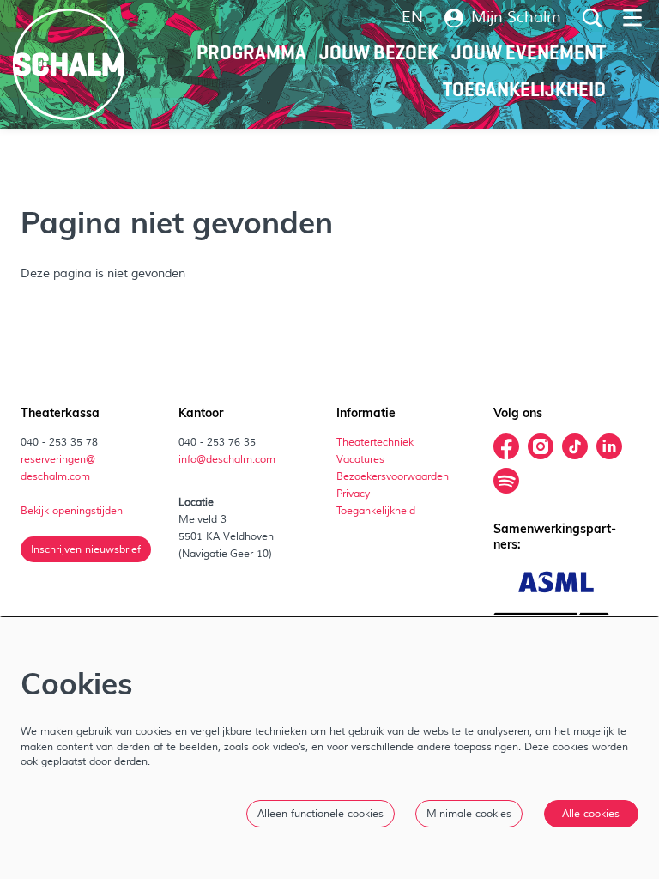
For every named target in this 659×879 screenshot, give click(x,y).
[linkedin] (609, 446)
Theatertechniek (376, 442)
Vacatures (361, 459)
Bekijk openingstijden (73, 511)
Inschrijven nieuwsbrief (86, 549)
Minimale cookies (468, 814)
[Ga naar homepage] (68, 64)
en (412, 18)
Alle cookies (591, 814)
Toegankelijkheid (375, 511)
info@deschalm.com (226, 459)
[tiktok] (575, 446)
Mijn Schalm (516, 18)
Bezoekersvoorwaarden (393, 476)
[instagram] (540, 446)
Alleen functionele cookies (320, 814)
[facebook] (506, 446)
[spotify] (506, 481)
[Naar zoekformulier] (592, 18)
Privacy (353, 493)
